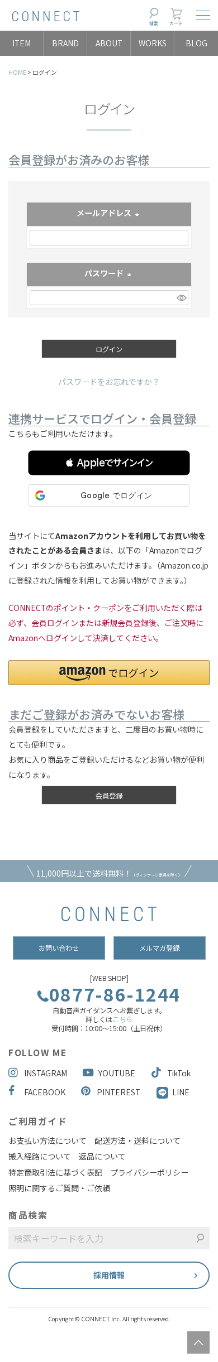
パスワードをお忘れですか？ (109, 381)
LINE (180, 1092)
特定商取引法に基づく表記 (55, 1172)
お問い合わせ (59, 948)
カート (176, 23)
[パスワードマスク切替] (181, 298)
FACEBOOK (44, 1092)
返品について (102, 1156)
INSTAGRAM (45, 1073)
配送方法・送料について (137, 1140)
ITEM (21, 43)
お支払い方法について (47, 1140)
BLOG (196, 43)
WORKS (153, 43)
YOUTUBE (116, 1073)
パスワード (108, 274)
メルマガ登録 (159, 948)
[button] (109, 462)
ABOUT (109, 43)
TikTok (179, 1073)
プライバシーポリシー (149, 1172)
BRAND (65, 43)
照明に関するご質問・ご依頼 (59, 1188)
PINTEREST (118, 1092)
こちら (122, 1019)
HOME (17, 72)
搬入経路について (39, 1156)
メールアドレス (109, 213)
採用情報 (109, 1275)
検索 (153, 23)
